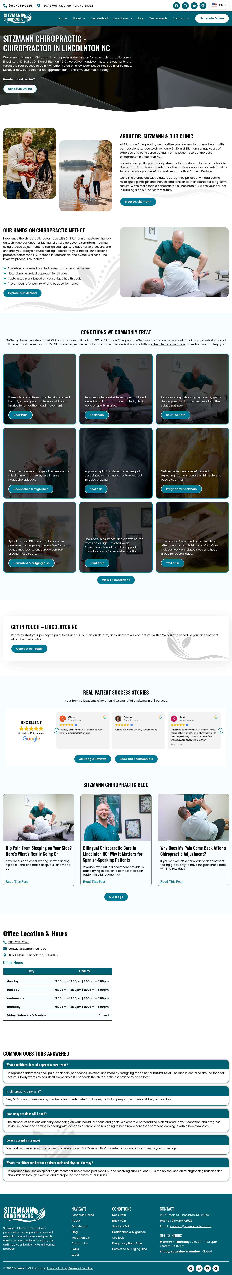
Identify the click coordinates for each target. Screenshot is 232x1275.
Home (63, 18)
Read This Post (17, 882)
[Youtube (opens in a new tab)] (194, 5)
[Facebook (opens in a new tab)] (176, 5)
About (76, 18)
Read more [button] (65, 744)
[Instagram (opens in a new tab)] (185, 5)
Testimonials (158, 18)
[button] (220, 730)
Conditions (120, 18)
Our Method (99, 18)
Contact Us (181, 18)
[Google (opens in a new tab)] (202, 5)
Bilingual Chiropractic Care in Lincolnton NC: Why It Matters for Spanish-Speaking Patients (113, 854)
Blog (141, 18)
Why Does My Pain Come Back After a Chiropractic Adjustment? (193, 851)
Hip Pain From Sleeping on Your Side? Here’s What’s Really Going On (39, 851)
